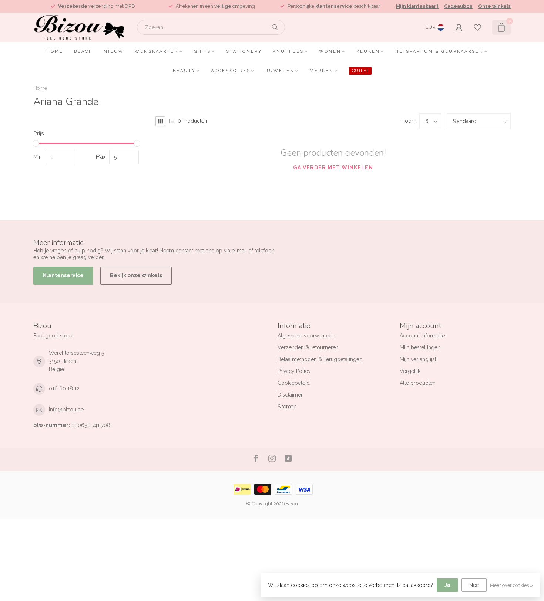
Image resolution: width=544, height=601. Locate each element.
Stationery (244, 51)
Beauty (184, 70)
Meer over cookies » (511, 585)
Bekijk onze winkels (136, 275)
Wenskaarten (157, 51)
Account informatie (422, 336)
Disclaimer (290, 395)
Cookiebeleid (294, 383)
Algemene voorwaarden (306, 336)
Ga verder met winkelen (333, 167)
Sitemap (287, 407)
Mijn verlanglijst (418, 359)
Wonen (330, 51)
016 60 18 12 (64, 388)
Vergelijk (410, 371)
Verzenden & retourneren (308, 347)
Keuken (368, 51)
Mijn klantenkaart (417, 6)
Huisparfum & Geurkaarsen (439, 51)
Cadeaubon (458, 6)
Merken (322, 70)
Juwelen (280, 70)
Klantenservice (63, 275)
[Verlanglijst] (477, 27)
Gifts (202, 51)
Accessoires (231, 70)
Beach (83, 51)
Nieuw (114, 51)
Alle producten (418, 383)
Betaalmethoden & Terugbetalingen (320, 359)
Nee (474, 585)
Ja (447, 585)
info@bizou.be (66, 409)
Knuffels (288, 51)
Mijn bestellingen (420, 347)
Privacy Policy (294, 371)
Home (55, 51)
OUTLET (360, 70)
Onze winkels (494, 6)
